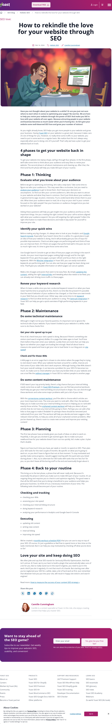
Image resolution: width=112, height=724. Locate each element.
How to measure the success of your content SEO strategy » (55, 582)
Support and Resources (68, 676)
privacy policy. (97, 647)
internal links (46, 274)
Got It (91, 714)
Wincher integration (45, 260)
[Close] (108, 713)
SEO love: (5, 19)
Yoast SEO (43, 133)
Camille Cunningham (72, 45)
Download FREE (39, 5)
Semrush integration (78, 298)
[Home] (1, 12)
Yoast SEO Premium (51, 387)
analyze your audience (29, 190)
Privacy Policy (51, 720)
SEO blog (11, 12)
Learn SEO (90, 676)
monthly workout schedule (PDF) (47, 540)
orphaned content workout (53, 406)
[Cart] (103, 5)
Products (33, 676)
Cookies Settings (75, 714)
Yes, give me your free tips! (94, 642)
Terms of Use (32, 711)
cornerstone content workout (40, 398)
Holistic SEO (25, 12)
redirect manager (42, 373)
